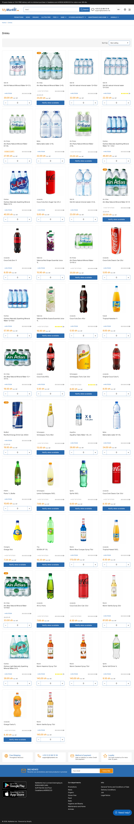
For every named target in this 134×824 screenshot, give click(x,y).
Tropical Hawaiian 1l (110, 318)
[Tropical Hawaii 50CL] (116, 530)
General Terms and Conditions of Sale (115, 787)
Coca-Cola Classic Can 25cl (113, 260)
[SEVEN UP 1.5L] (50, 530)
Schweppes (73, 374)
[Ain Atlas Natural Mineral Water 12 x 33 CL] (17, 357)
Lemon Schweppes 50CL (46, 493)
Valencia (39, 258)
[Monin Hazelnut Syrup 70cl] (50, 647)
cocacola (39, 199)
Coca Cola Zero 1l (10, 260)
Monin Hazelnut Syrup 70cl (47, 666)
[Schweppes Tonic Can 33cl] (83, 357)
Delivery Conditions (108, 790)
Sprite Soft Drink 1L (110, 666)
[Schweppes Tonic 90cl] (50, 415)
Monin (72, 547)
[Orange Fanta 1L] (17, 705)
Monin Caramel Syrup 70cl (79, 666)
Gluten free (46, 17)
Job (102, 792)
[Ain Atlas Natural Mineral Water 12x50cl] (17, 586)
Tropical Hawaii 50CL (110, 549)
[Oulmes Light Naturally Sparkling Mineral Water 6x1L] (17, 647)
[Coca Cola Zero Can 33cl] (83, 586)
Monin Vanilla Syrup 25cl (112, 606)
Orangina (7, 547)
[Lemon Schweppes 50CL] (50, 474)
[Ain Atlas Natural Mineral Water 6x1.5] (116, 182)
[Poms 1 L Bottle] (17, 474)
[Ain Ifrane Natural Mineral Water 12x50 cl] (83, 241)
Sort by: (105, 43)
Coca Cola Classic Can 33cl (113, 493)
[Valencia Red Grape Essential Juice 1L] (50, 241)
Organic (35, 17)
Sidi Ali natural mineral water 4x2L (82, 202)
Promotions (18, 17)
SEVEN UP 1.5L (42, 549)
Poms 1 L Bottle (9, 493)
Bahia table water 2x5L (45, 144)
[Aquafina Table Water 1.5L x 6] (83, 415)
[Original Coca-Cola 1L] (116, 357)
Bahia (38, 141)
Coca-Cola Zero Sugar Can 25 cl (49, 202)
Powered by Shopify (25, 821)
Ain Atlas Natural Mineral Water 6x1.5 (116, 202)
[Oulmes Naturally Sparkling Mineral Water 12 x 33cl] (116, 124)
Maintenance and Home (97, 17)
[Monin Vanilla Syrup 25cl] (116, 586)
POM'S (6, 491)
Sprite (72, 491)
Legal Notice (105, 795)
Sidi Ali (6, 83)
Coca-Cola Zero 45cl (77, 318)
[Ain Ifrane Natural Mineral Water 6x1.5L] (17, 124)
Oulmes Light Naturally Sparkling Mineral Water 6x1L (16, 667)
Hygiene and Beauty (76, 17)
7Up (38, 547)
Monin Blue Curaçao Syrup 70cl (81, 549)
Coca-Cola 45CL (43, 377)
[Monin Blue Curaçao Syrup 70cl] (83, 530)
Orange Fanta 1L (10, 724)
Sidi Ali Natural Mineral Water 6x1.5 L (17, 85)
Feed (55, 17)
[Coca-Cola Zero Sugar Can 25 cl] (50, 182)
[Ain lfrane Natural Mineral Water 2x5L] (83, 124)
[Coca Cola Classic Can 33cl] (116, 474)
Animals (114, 17)
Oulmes (105, 141)
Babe (62, 17)
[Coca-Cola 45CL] (50, 357)
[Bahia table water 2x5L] (50, 124)
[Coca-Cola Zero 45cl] (83, 299)
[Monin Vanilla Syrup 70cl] (50, 705)
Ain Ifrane (7, 141)
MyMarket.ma (12, 821)
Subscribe (106, 771)
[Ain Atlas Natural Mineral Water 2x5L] (50, 66)
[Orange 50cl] (17, 530)
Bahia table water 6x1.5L (112, 435)
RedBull (6, 432)
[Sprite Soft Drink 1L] (116, 647)
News (28, 17)
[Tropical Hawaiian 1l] (116, 299)
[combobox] (57, 9)
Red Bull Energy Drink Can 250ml (16, 435)
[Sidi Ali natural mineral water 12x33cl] (116, 66)
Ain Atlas (40, 83)
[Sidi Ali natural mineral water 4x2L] (83, 182)
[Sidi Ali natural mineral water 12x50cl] (83, 66)
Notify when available (50, 103)
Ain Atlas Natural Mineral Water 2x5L (50, 85)
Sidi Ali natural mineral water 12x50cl (83, 85)
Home (4, 22)
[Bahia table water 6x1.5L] (116, 415)
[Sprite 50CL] (83, 474)
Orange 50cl (8, 549)
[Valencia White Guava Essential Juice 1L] (50, 299)
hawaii (105, 316)
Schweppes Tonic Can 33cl (80, 377)
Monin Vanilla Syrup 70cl (46, 724)
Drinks (10, 22)
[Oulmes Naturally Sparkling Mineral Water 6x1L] (17, 182)
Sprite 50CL (74, 493)
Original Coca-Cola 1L (111, 377)
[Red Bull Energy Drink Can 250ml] (17, 415)
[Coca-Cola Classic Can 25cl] (116, 241)
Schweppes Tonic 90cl (45, 435)
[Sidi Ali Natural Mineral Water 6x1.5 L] (17, 66)
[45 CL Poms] (50, 586)
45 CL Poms (41, 606)
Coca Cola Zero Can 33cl (79, 606)
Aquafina (72, 432)
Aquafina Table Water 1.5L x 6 (80, 435)
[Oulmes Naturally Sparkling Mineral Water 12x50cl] (17, 299)
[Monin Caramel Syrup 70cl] (83, 647)
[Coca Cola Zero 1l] (17, 241)
